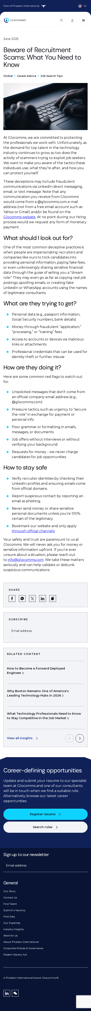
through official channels (33, 531)
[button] (52, 598)
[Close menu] (83, 20)
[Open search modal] (61, 20)
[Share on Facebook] (12, 598)
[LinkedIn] (6, 993)
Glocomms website (19, 217)
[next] (80, 738)
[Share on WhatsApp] (22, 598)
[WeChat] (15, 993)
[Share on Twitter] (32, 598)
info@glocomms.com (26, 560)
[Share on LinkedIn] (42, 598)
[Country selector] (45, 6)
